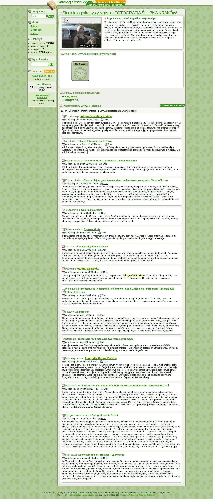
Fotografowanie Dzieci (105, 415)
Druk (132, 22)
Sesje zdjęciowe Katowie (93, 246)
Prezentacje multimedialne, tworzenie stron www (104, 338)
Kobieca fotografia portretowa (94, 141)
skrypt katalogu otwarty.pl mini (83, 495)
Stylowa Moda (92, 229)
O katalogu (36, 30)
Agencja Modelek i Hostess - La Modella (101, 454)
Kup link (49, 71)
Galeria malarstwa (91, 209)
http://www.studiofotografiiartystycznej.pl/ (131, 18)
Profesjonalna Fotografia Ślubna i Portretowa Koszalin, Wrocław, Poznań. (127, 385)
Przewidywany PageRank (42, 96)
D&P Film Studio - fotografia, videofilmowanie (110, 160)
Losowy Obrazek (42, 84)
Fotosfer (84, 311)
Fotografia (70, 100)
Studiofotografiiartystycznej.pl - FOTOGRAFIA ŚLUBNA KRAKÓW (119, 12)
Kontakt (34, 33)
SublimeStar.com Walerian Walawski (138, 495)
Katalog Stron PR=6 (42, 76)
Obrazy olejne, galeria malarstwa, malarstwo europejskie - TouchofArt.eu (125, 180)
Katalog (34, 26)
